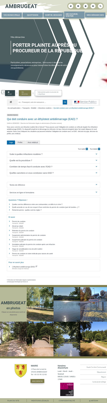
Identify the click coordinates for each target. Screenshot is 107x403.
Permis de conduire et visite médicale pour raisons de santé (32, 253)
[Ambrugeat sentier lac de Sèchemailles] (40, 356)
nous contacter (37, 381)
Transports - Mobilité (29, 108)
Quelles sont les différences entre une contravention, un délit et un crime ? (37, 204)
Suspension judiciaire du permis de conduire (27, 240)
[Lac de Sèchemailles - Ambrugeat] (67, 321)
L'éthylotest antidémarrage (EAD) (23, 267)
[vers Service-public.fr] (85, 102)
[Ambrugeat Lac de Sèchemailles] (67, 356)
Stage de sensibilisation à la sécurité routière (27, 249)
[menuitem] (12, 14)
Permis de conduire (18, 221)
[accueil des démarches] (10, 102)
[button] (53, 154)
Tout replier (82, 149)
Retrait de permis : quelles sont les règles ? (26, 210)
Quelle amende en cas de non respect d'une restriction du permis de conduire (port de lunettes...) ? (45, 207)
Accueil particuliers (14, 108)
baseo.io (25, 281)
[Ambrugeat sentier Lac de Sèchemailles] (13, 356)
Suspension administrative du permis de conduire (29, 235)
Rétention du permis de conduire (23, 230)
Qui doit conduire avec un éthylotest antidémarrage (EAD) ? (74, 108)
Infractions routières (45, 108)
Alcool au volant (17, 226)
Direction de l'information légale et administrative (22, 280)
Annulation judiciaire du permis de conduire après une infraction (33, 244)
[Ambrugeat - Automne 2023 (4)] (93, 321)
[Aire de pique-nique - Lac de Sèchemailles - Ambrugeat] (40, 321)
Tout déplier (94, 149)
